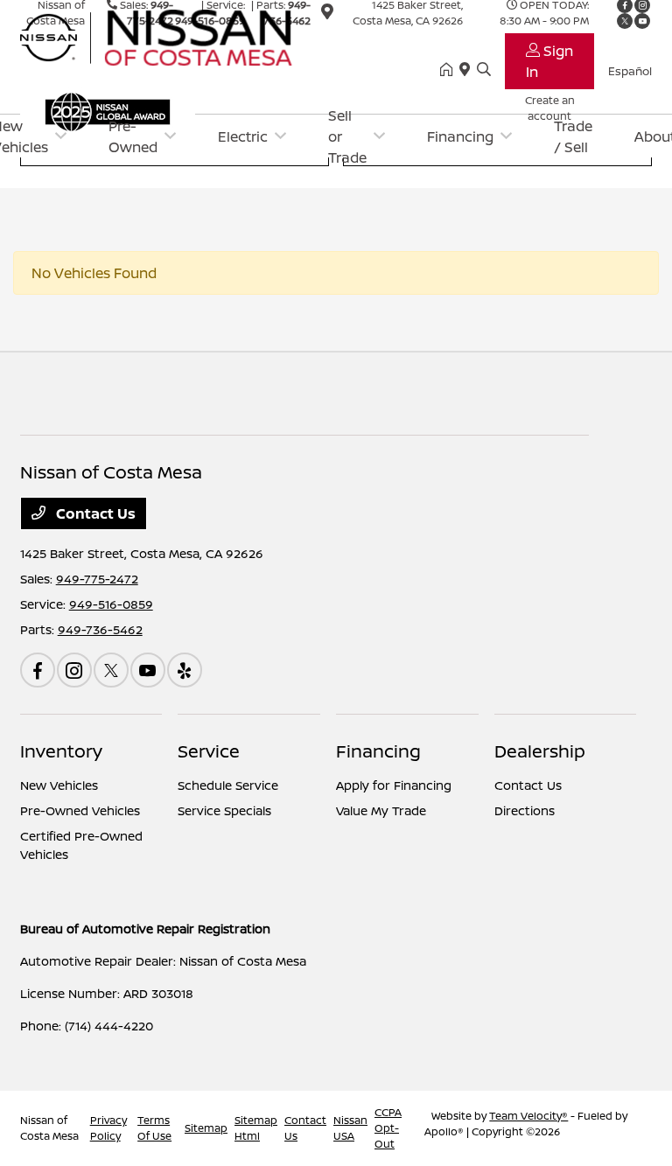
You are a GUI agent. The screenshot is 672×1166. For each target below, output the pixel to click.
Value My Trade (381, 810)
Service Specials (224, 810)
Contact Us (94, 513)
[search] (484, 69)
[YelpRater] (184, 670)
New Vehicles (59, 785)
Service (209, 751)
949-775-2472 (97, 578)
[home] (449, 69)
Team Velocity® (528, 1115)
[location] (468, 69)
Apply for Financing (394, 785)
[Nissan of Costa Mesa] (170, 35)
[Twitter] (111, 670)
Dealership (539, 751)
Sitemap (206, 1128)
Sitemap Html (255, 1128)
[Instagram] (74, 670)
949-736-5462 (100, 629)
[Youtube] (147, 670)
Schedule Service (228, 785)
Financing (378, 751)
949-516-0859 (111, 604)
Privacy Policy (108, 1128)
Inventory (61, 751)
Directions (524, 810)
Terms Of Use (154, 1128)
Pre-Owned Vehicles (80, 810)
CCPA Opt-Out (388, 1128)
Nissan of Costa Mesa (49, 1128)
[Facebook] (37, 670)
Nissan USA (350, 1128)
